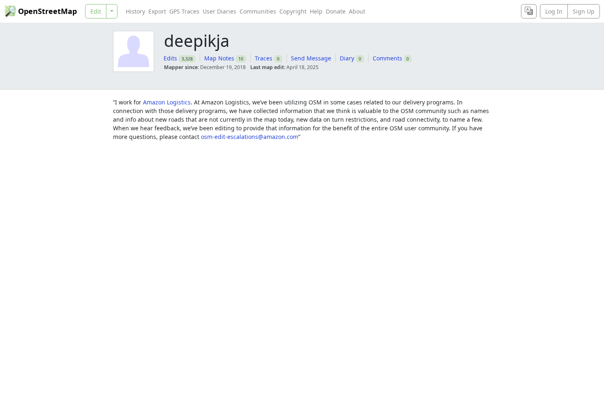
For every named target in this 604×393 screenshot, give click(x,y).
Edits (170, 58)
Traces (263, 58)
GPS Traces (184, 11)
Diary (347, 58)
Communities (258, 11)
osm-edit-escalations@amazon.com (249, 137)
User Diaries (219, 11)
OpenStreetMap (47, 11)
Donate (336, 11)
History (135, 11)
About (357, 11)
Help (316, 11)
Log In (554, 11)
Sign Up (584, 11)
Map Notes (219, 58)
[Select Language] (529, 11)
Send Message (311, 58)
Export (157, 11)
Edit (95, 11)
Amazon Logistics (167, 102)
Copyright (293, 11)
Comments (387, 58)
